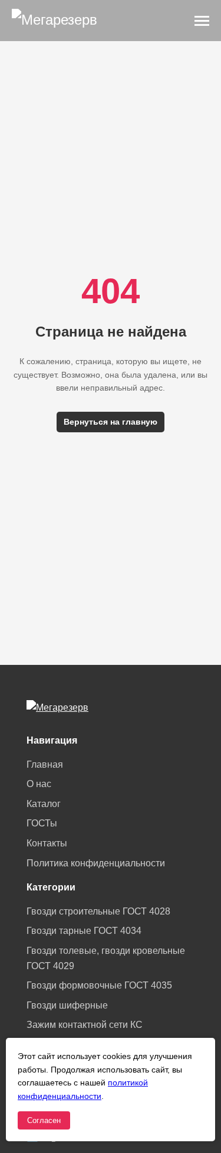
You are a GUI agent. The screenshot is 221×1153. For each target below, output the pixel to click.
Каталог (44, 804)
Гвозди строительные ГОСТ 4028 (98, 911)
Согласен (44, 1120)
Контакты (47, 843)
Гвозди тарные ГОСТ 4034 (84, 931)
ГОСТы (42, 823)
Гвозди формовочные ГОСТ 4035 (99, 985)
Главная (45, 764)
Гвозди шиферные (67, 1005)
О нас (39, 784)
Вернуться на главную (110, 421)
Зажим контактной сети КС (85, 1025)
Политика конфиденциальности (96, 863)
